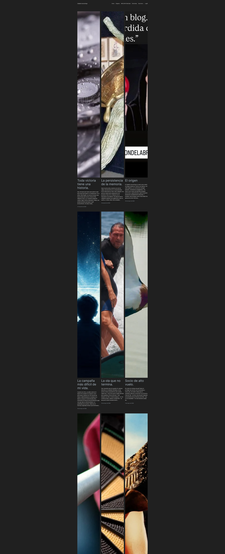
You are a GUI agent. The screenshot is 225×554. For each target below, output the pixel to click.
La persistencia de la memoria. (112, 182)
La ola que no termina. (110, 382)
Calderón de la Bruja (82, 3)
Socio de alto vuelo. (134, 382)
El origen (131, 180)
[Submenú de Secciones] (143, 3)
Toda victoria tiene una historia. (86, 184)
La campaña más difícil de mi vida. (86, 384)
